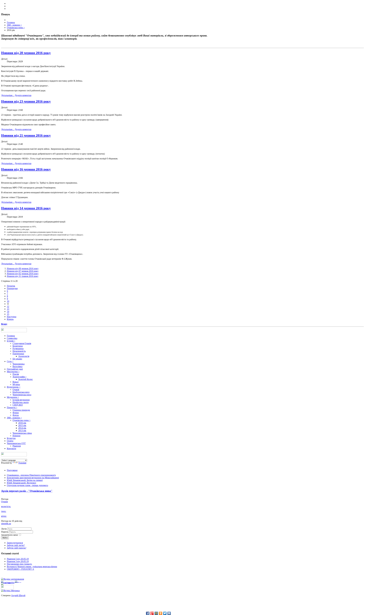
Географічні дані (15, 369)
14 (8, 311)
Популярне (12, 470)
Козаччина (18, 346)
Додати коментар (23, 95)
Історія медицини (21, 400)
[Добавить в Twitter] (165, 613)
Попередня (12, 288)
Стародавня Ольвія (22, 343)
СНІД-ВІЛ (18, 405)
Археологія (23, 356)
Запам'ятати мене (9, 535)
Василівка (17, 366)
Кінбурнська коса (21, 392)
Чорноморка (19, 364)
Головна (11, 335)
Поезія (16, 374)
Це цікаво (17, 359)
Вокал (16, 382)
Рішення (17, 446)
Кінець (10, 319)
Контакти (11, 448)
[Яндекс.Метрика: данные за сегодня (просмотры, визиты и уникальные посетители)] (10, 590)
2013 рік (22, 430)
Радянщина (18, 348)
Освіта (10, 441)
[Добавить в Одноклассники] (160, 613)
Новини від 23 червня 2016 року (26, 101)
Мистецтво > (13, 371)
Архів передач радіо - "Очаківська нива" (26, 490)
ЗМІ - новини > (14, 418)
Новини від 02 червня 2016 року (22, 273)
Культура (11, 438)
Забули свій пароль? (16, 548)
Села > (10, 361)
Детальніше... (7, 95)
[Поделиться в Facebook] (147, 613)
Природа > (12, 407)
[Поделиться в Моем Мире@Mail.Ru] (156, 613)
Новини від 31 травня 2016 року (22, 276)
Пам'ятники (18, 353)
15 (8, 314)
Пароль (5, 532)
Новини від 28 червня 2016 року (26, 53)
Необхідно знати (21, 402)
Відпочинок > (13, 387)
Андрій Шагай (18, 595)
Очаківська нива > (22, 420)
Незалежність (19, 351)
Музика (16, 384)
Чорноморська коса (22, 394)
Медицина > (13, 397)
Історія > (11, 341)
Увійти (5, 538)
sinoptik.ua (6, 523)
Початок (11, 286)
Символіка (12, 338)
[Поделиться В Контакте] (169, 613)
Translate (22, 463)
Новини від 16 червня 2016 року (26, 169)
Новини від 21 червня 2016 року (26, 135)
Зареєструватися (15, 543)
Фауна (16, 415)
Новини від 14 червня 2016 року (26, 208)
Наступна (11, 316)
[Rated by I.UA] (7, 588)
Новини (16, 435)
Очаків (16, 389)
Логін (4, 529)
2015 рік (22, 425)
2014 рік (22, 428)
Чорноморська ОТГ (16, 443)
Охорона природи (21, 410)
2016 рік (22, 423)
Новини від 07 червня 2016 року (22, 271)
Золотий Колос (25, 379)
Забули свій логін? (16, 545)
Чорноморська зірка (22, 433)
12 (8, 306)
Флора (16, 412)
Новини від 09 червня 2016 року (22, 268)
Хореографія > (20, 376)
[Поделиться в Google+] (152, 613)
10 (8, 301)
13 (8, 309)
